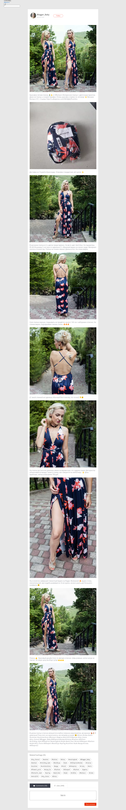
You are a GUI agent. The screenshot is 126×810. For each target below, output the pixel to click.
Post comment (90, 804)
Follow (58, 16)
